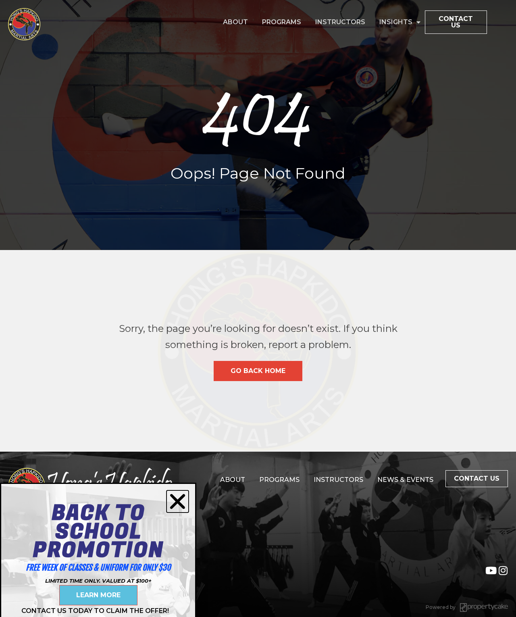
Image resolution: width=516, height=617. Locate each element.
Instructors (340, 22)
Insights (395, 22)
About (235, 22)
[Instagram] (503, 570)
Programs (281, 22)
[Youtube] (491, 570)
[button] (177, 501)
